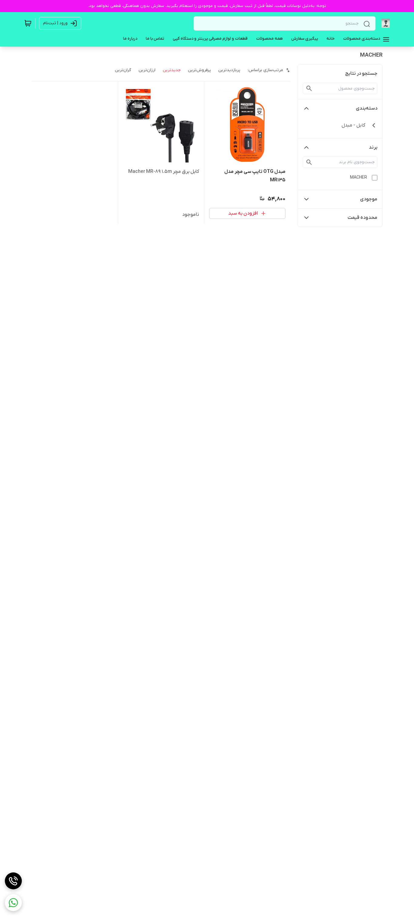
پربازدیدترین (229, 70)
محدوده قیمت (362, 218)
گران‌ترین (123, 70)
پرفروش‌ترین (199, 70)
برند (373, 147)
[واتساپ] (13, 902)
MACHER (358, 177)
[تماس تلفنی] (13, 880)
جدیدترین (172, 70)
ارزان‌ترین (147, 70)
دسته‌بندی (366, 108)
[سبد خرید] (28, 23)
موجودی (368, 199)
